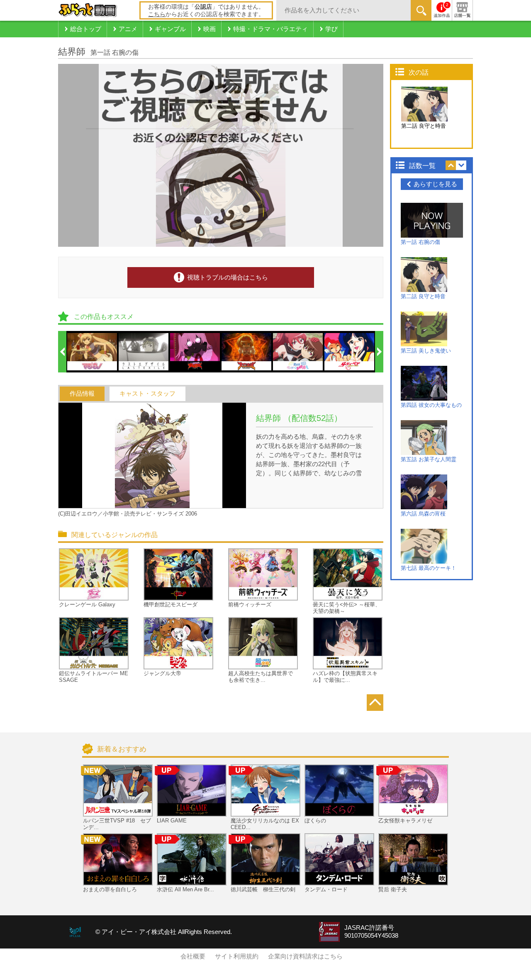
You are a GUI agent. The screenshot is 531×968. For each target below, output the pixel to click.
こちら (157, 14)
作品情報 (82, 393)
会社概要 (192, 956)
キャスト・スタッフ (147, 393)
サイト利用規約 (236, 956)
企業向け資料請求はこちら (305, 956)
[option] (92, 351)
